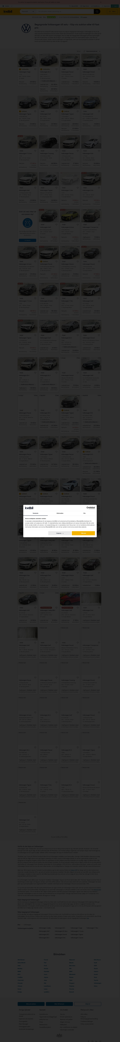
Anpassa (58, 533)
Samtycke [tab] (35, 513)
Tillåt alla (83, 533)
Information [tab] (60, 513)
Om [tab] (84, 513)
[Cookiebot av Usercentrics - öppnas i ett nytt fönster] (88, 508)
